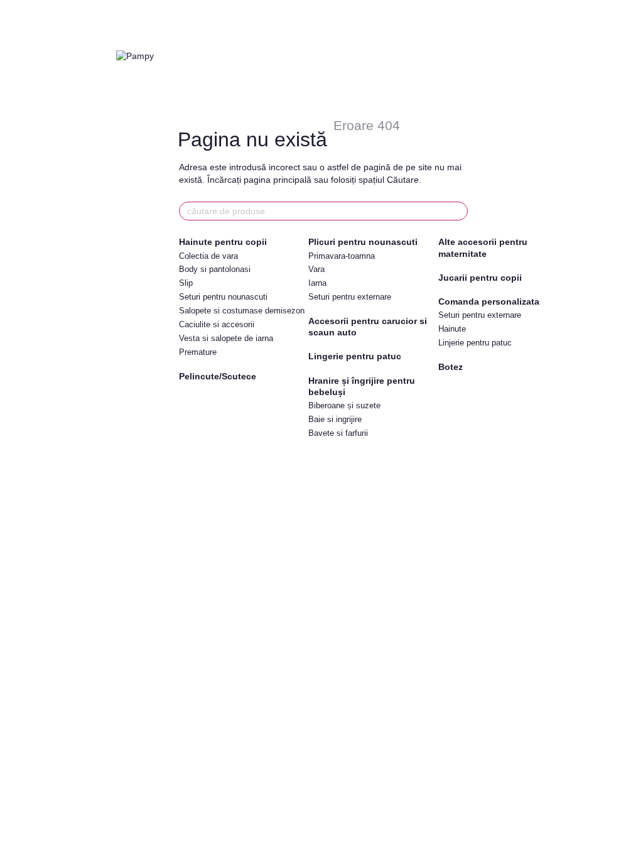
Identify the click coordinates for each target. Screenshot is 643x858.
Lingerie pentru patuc (354, 356)
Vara (316, 269)
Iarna (317, 283)
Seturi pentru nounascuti (223, 296)
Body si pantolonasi (215, 269)
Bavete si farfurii (338, 433)
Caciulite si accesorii (216, 324)
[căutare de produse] (458, 211)
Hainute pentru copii (223, 242)
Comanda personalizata (488, 301)
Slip (186, 283)
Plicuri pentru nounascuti (363, 242)
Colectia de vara (208, 256)
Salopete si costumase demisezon (242, 310)
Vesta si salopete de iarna (226, 338)
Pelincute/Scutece (217, 376)
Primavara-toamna (341, 256)
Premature (198, 352)
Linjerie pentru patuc (475, 342)
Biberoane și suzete (344, 405)
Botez (450, 367)
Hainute (452, 329)
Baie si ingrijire (335, 419)
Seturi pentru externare (349, 296)
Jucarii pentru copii (480, 278)
